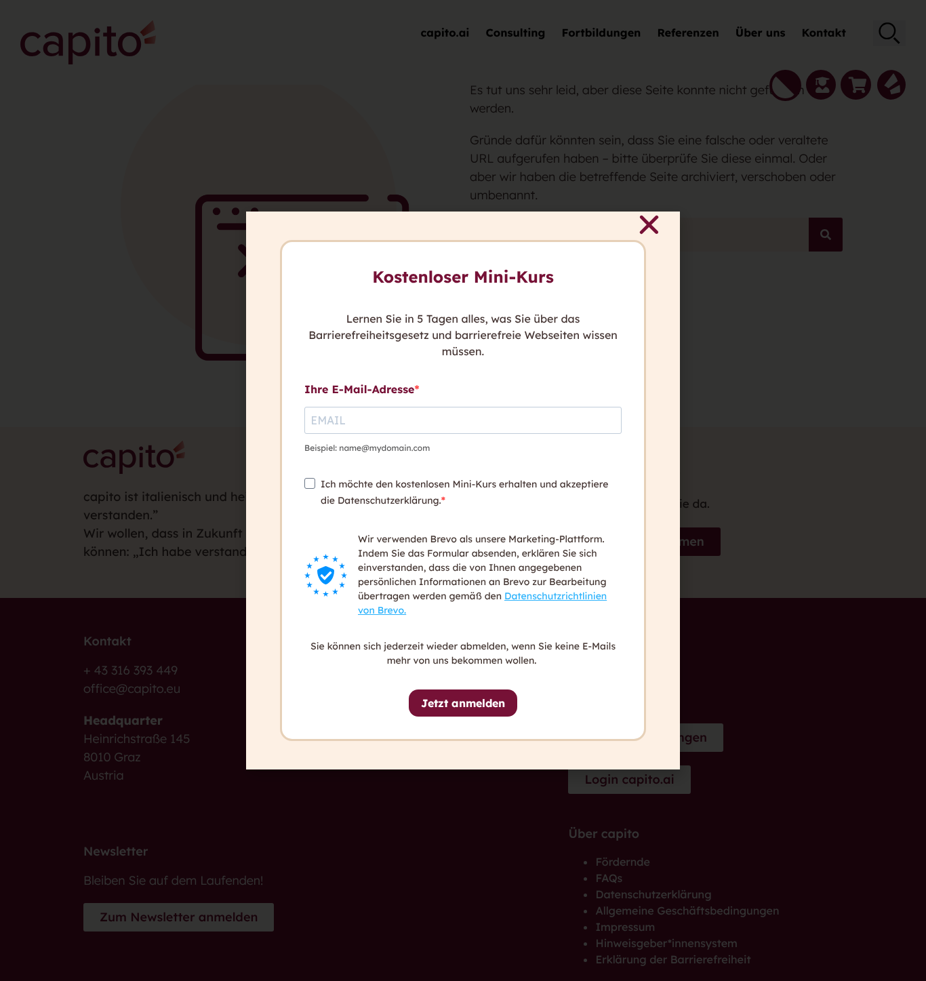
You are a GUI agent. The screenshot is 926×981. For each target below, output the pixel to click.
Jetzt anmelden (463, 703)
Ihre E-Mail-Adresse (359, 389)
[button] (649, 225)
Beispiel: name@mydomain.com (367, 448)
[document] (463, 490)
